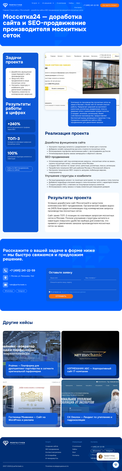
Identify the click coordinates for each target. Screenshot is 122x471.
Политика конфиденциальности (56, 466)
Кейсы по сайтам (13, 170)
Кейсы (71, 3)
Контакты (78, 7)
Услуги (34, 3)
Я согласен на (68, 292)
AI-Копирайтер (50, 455)
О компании (61, 3)
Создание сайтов (51, 446)
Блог (78, 3)
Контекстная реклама (53, 452)
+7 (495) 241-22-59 (91, 5)
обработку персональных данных (73, 292)
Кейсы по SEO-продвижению (17, 168)
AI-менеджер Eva (51, 458)
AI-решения (46, 3)
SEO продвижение (52, 449)
